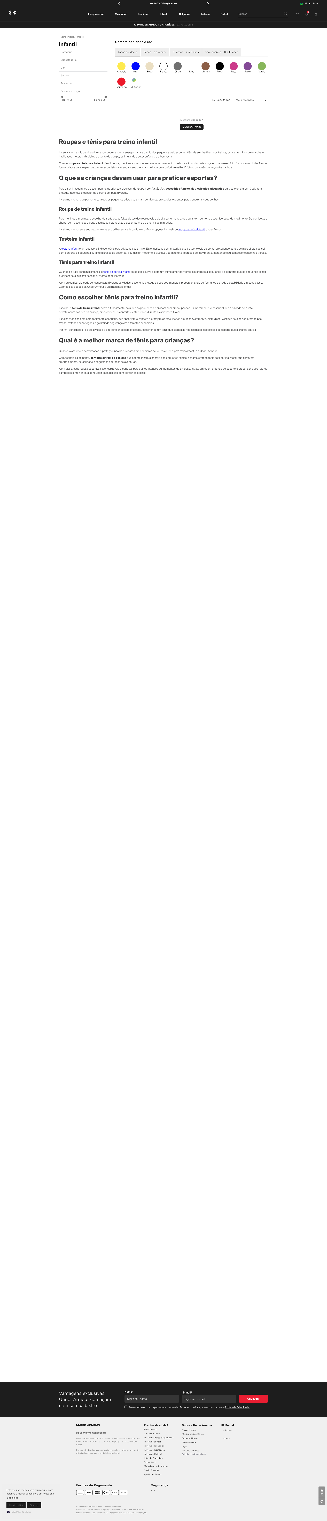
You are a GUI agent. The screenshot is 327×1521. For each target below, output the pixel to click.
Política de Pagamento (154, 1445)
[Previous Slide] (119, 3)
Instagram (227, 1430)
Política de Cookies (153, 1454)
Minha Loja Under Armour (156, 1466)
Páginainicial (66, 37)
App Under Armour (153, 1474)
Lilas (191, 71)
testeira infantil (70, 681)
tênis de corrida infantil (116, 704)
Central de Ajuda (152, 1433)
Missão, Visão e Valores (193, 1434)
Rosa (233, 71)
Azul (135, 71)
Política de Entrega (152, 1441)
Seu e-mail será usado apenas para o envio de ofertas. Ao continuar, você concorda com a (189, 1407)
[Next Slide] (208, 3)
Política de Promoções (154, 1450)
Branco (163, 71)
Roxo (247, 71)
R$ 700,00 (100, 100)
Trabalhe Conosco (190, 1450)
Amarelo (121, 71)
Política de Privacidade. (237, 1407)
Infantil (80, 37)
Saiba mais (12, 1497)
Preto (219, 71)
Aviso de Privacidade (153, 1458)
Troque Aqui (149, 1462)
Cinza (178, 71)
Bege (149, 71)
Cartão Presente (151, 1470)
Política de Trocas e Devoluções (159, 1437)
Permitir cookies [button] (16, 1505)
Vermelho (121, 86)
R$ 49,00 (67, 100)
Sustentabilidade (190, 1438)
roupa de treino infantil (191, 662)
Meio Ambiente (189, 1442)
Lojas (184, 1446)
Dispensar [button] (34, 1505)
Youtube (226, 1438)
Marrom (205, 71)
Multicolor (135, 86)
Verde (262, 71)
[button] (18, 1512)
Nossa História (189, 1430)
